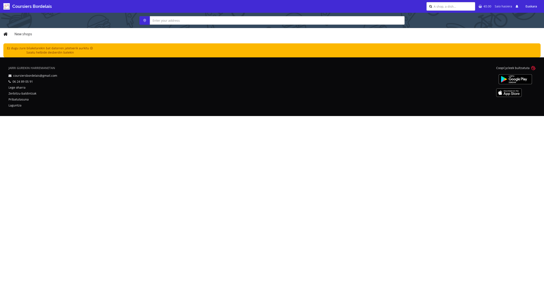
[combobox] (453, 6)
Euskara (531, 6)
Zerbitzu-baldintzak (22, 93)
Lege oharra (17, 87)
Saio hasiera (503, 6)
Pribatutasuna (18, 99)
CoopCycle (503, 68)
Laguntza (14, 105)
